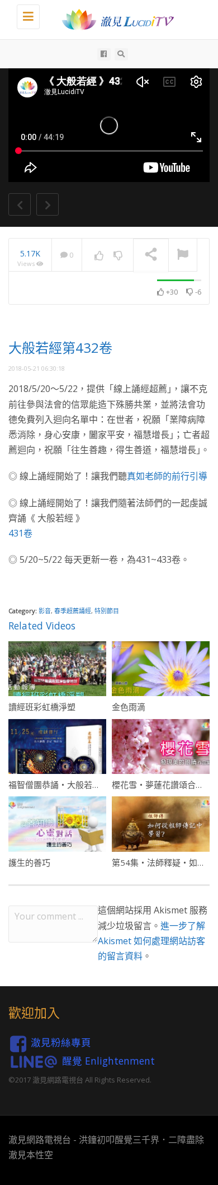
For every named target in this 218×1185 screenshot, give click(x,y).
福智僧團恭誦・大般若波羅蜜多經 (71, 784)
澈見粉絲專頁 (61, 1042)
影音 (45, 611)
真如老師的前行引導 (167, 476)
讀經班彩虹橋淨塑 (41, 706)
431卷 (20, 533)
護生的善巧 (29, 862)
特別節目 (106, 611)
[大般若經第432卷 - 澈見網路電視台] (114, 19)
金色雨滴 (128, 706)
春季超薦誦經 (72, 611)
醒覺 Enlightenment (108, 1060)
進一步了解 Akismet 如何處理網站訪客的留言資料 (151, 941)
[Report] (182, 255)
